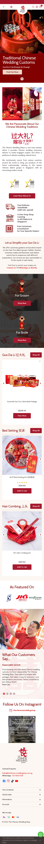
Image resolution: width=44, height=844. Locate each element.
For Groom (22, 295)
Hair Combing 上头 (15, 506)
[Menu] (11, 7)
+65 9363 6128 (17, 776)
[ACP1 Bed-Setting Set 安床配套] (22, 455)
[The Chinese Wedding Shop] (22, 9)
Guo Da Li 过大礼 (13, 355)
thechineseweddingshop (24, 710)
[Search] (33, 7)
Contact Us (11, 268)
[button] (22, 195)
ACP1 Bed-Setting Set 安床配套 (22, 477)
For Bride (22, 332)
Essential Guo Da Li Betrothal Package (22, 401)
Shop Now (22, 303)
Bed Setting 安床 (13, 430)
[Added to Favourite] (40, 361)
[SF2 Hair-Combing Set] (22, 531)
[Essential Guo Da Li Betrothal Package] (22, 379)
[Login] (37, 7)
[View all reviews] (22, 482)
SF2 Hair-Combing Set (22, 553)
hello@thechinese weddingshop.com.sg (17, 773)
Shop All (35, 355)
